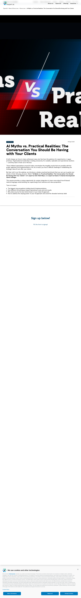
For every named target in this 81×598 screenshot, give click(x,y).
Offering (65, 3)
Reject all (50, 593)
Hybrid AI (58, 3)
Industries (73, 3)
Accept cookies (69, 593)
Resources (10, 142)
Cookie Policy (6, 589)
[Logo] (8, 3)
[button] (77, 569)
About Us (50, 3)
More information (12, 593)
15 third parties (12, 573)
